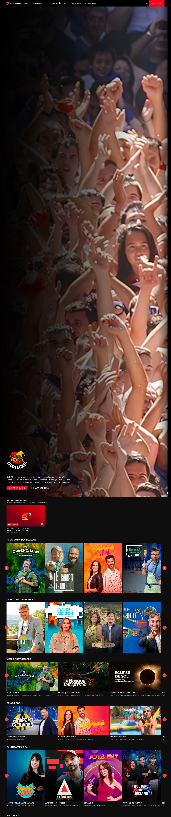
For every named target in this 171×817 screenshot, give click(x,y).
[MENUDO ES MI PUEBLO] (103, 627)
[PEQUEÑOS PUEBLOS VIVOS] (142, 627)
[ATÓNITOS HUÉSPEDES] (64, 775)
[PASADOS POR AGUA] (135, 720)
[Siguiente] (165, 568)
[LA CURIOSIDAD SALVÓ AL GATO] (26, 775)
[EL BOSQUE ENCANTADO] (83, 676)
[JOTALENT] (103, 775)
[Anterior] (7, 568)
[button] (39, 3)
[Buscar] (147, 3)
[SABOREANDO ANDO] (103, 568)
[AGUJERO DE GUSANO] (142, 775)
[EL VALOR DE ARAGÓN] (64, 627)
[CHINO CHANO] (26, 568)
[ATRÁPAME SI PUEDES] (32, 720)
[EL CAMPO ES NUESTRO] (64, 568)
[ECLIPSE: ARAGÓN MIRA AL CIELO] (135, 676)
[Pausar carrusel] (167, 493)
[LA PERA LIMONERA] (142, 568)
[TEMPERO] (26, 627)
